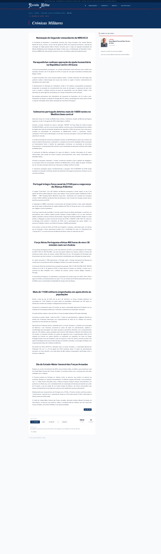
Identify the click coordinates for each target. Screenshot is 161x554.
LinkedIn (64, 422)
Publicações (93, 5)
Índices (114, 5)
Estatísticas (125, 5)
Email (43, 422)
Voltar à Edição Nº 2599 (37, 437)
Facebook (51, 422)
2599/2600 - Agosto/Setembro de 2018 (53, 13)
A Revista (104, 5)
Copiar (34, 431)
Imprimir (35, 422)
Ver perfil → (113, 45)
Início (31, 13)
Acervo (36, 13)
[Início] (85, 5)
